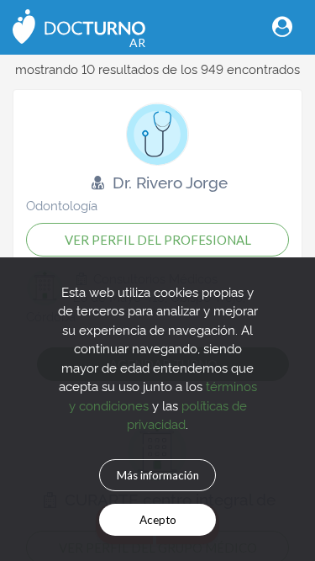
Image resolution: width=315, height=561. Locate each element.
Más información (158, 475)
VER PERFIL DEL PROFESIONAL (158, 239)
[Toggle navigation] (282, 26)
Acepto (157, 520)
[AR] (79, 24)
